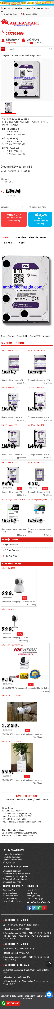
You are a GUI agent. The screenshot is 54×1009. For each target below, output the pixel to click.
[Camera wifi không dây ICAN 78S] (15, 620)
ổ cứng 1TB (35, 336)
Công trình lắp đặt (10, 893)
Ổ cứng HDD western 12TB (39, 380)
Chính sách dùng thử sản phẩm (16, 874)
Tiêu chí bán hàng (10, 896)
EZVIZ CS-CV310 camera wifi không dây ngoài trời (22, 734)
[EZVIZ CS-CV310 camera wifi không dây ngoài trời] (22, 711)
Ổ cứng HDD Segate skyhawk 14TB (40, 530)
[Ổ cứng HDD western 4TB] (40, 401)
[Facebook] (29, 908)
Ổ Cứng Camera (34, 55)
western (46, 336)
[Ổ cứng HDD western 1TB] (14, 475)
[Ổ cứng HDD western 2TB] (40, 438)
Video (22, 243)
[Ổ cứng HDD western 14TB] (14, 363)
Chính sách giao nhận (12, 882)
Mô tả (5, 237)
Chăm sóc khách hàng (12, 860)
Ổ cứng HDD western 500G (39, 492)
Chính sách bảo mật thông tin (15, 879)
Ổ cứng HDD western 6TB (12, 417)
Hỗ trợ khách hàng (10, 14)
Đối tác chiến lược (10, 898)
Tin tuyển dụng (33, 896)
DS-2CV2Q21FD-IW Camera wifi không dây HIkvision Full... (25, 688)
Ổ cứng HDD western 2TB (38, 455)
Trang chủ (5, 55)
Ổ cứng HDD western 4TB (38, 417)
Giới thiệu (6, 8)
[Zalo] (34, 908)
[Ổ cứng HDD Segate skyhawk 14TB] (40, 513)
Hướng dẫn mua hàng (12, 854)
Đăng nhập (16, 43)
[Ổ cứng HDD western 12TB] (40, 363)
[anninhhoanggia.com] (27, 3)
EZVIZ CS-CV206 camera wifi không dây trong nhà (22, 780)
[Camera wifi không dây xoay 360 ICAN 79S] (19, 581)
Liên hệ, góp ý (33, 890)
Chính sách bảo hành (12, 871)
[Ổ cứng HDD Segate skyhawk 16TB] (14, 513)
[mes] (39, 908)
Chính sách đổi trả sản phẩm (15, 876)
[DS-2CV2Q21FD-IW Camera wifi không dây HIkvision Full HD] (25, 664)
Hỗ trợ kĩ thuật (9, 862)
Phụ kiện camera (18, 55)
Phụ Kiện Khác (11, 556)
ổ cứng (11, 336)
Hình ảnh (7, 243)
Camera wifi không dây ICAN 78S (15, 638)
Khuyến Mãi (38, 8)
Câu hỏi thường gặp (35, 898)
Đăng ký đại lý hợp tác (12, 901)
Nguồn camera (11, 545)
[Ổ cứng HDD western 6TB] (14, 401)
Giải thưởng (32, 893)
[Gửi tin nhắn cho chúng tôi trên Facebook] (49, 994)
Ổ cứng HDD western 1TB (12, 492)
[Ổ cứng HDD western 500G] (40, 475)
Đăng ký (9, 43)
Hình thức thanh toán (12, 857)
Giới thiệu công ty (10, 890)
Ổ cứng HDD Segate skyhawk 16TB (14, 530)
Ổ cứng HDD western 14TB (12, 380)
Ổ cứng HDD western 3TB (12, 455)
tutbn (10, 840)
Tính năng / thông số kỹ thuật (31, 237)
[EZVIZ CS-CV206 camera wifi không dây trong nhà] (22, 757)
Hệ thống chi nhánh (22, 8)
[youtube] (44, 908)
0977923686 (13, 1003)
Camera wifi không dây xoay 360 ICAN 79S (19, 602)
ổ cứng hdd (22, 336)
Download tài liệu (30, 14)
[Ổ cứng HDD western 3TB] (14, 438)
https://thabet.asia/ (29, 840)
